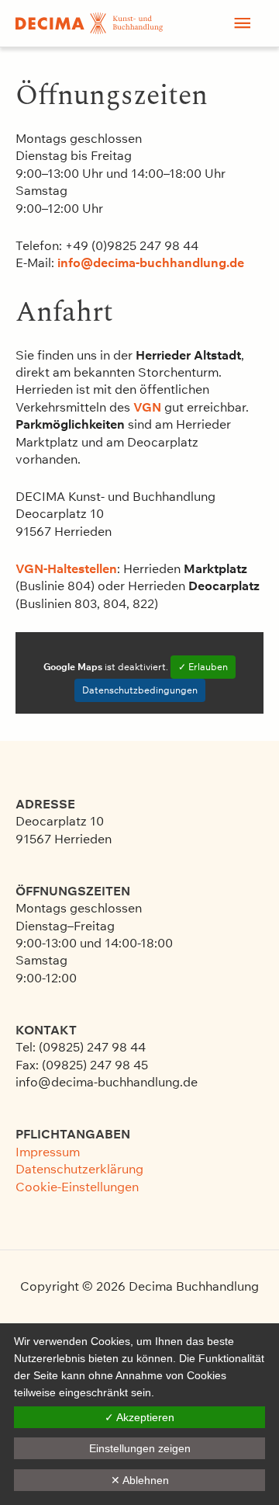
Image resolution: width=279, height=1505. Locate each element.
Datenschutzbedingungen (140, 690)
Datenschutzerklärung (79, 1169)
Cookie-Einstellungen (77, 1186)
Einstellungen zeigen (140, 1448)
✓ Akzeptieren (139, 1417)
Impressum (48, 1151)
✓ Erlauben (203, 667)
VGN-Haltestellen (66, 568)
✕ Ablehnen (140, 1480)
